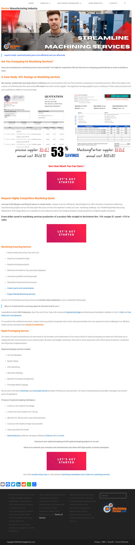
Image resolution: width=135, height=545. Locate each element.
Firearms (49, 436)
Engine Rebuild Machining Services (21, 294)
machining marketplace (71, 474)
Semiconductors (14, 436)
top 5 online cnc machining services (95, 474)
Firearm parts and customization (20, 288)
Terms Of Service (122, 542)
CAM (121, 312)
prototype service (40, 391)
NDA (103, 542)
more (62, 436)
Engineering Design (73, 312)
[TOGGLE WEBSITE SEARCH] (127, 3)
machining (24, 391)
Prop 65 (110, 542)
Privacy (97, 542)
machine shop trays (39, 474)
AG (54, 436)
